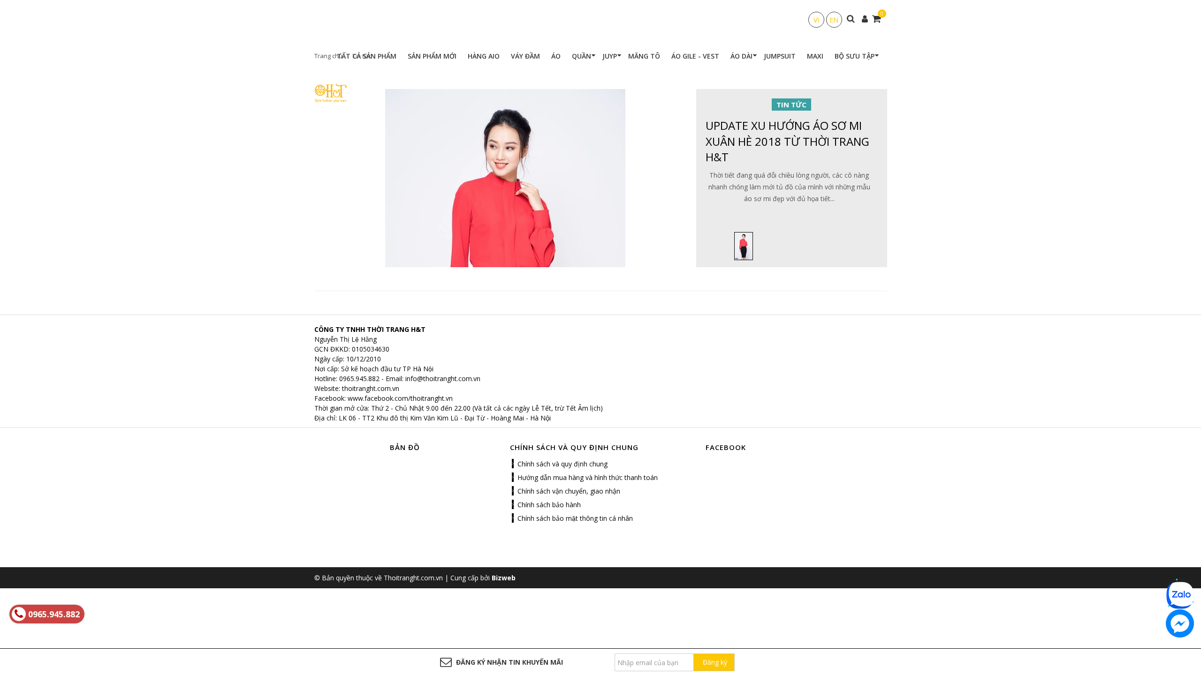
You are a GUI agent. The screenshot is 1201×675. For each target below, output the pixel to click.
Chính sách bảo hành (549, 504)
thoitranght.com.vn (370, 388)
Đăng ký (715, 662)
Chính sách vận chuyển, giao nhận (568, 491)
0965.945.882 (359, 378)
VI (816, 19)
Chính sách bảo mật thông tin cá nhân (575, 518)
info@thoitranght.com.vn (442, 378)
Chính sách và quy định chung (562, 463)
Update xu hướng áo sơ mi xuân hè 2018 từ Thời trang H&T (787, 141)
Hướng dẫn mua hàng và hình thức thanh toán (587, 477)
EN (833, 19)
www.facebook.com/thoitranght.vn (400, 398)
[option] (744, 246)
